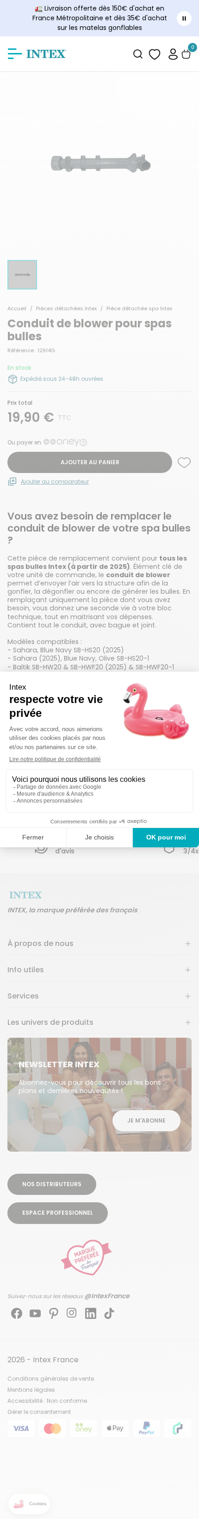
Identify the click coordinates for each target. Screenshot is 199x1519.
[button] (173, 54)
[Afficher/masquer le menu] (14, 53)
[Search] (138, 54)
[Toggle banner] (184, 18)
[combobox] (138, 54)
